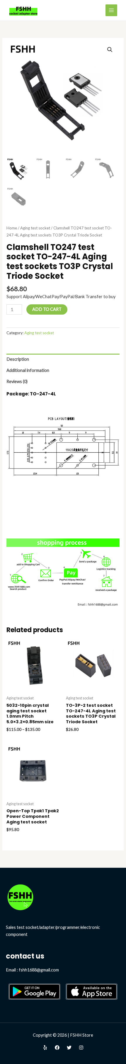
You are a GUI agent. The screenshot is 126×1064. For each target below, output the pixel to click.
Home (11, 228)
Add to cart (47, 309)
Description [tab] (17, 359)
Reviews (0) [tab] (17, 381)
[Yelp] (45, 1047)
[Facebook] (57, 1047)
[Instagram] (81, 1047)
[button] (110, 49)
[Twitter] (69, 1047)
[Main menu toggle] (111, 10)
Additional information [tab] (27, 370)
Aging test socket (35, 228)
